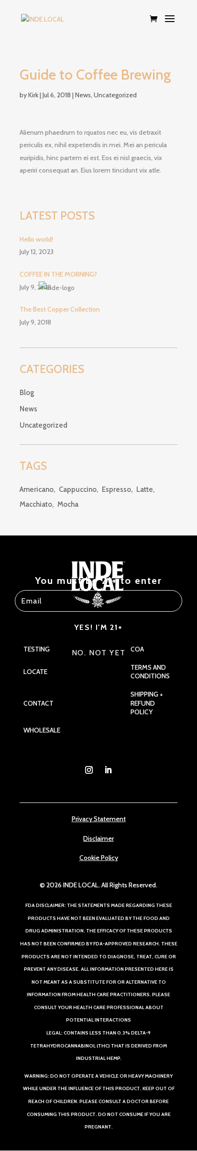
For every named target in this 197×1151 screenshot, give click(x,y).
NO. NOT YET (99, 652)
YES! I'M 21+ (98, 627)
